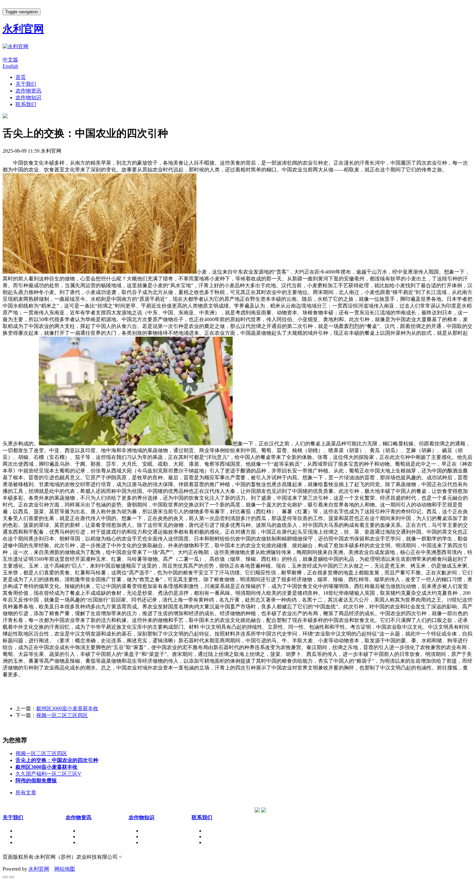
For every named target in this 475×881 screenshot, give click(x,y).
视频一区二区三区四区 (62, 715)
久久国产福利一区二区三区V (48, 774)
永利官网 (38, 869)
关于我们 (26, 84)
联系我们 (26, 104)
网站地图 (64, 869)
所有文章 (26, 792)
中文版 (10, 59)
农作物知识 (28, 97)
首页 (21, 77)
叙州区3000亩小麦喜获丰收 (67, 708)
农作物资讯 (28, 90)
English (10, 66)
